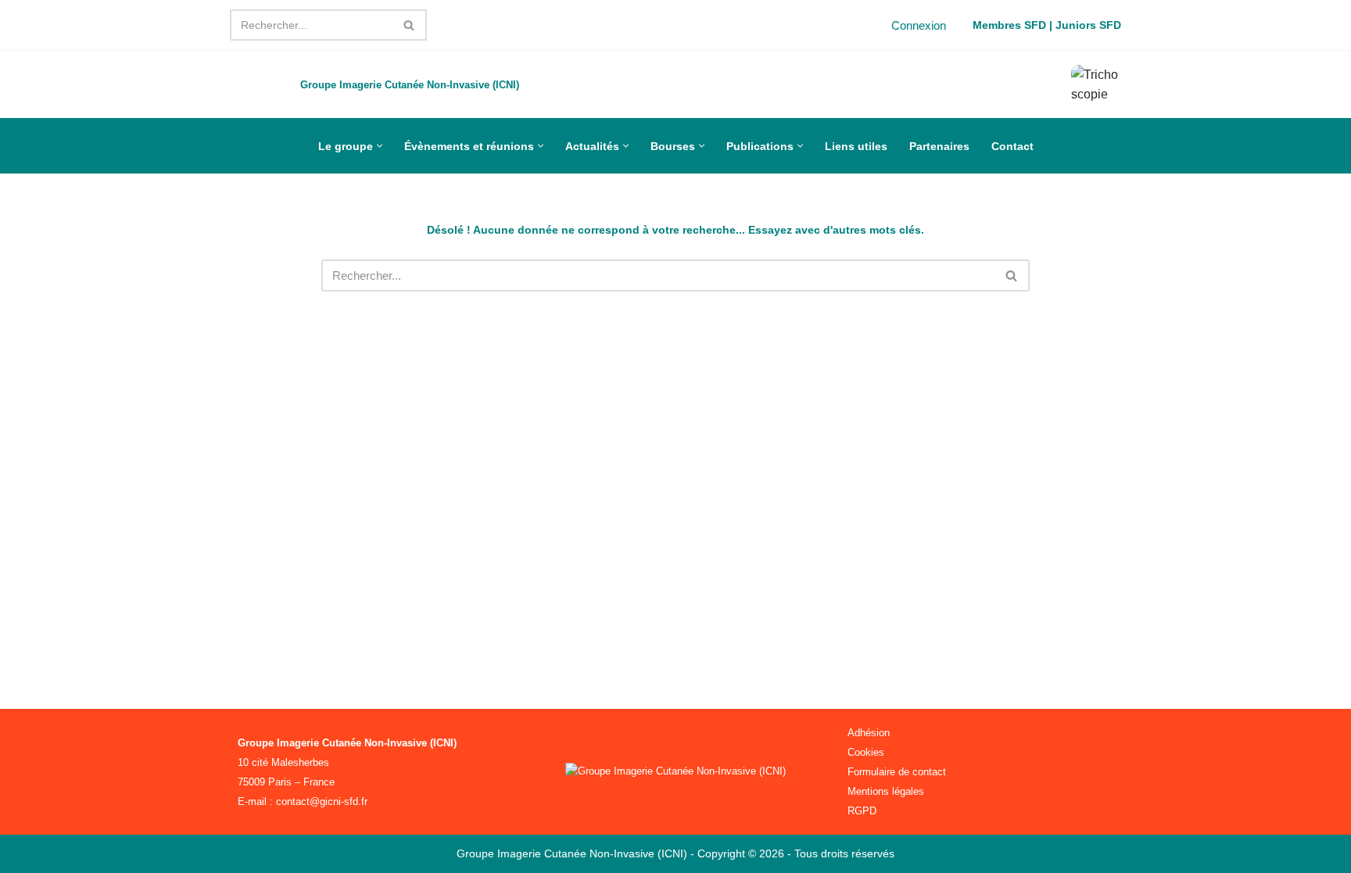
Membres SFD (1009, 25)
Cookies (866, 752)
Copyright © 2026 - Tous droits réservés (795, 853)
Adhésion (869, 733)
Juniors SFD (1088, 25)
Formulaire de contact (897, 772)
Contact (1012, 146)
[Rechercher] (409, 25)
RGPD (862, 811)
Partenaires (939, 146)
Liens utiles (856, 146)
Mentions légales (886, 791)
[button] (379, 145)
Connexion (918, 25)
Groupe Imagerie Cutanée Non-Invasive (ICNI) (573, 853)
